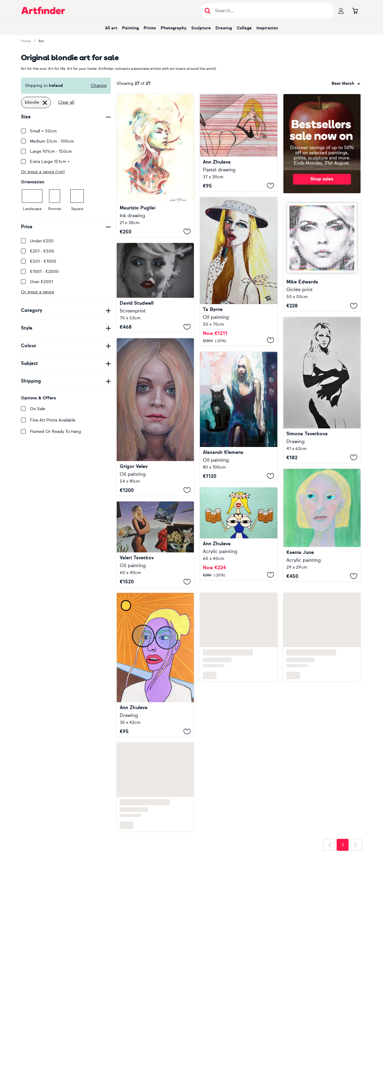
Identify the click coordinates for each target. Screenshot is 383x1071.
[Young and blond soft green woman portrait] (322, 525)
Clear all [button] (66, 102)
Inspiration (267, 28)
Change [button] (99, 85)
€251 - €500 (42, 251)
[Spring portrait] (155, 665)
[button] (346, 83)
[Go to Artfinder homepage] (43, 10)
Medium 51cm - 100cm (52, 141)
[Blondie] (155, 287)
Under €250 (42, 241)
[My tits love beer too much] (238, 533)
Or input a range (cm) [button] (43, 171)
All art (111, 28)
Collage (244, 28)
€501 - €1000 (43, 261)
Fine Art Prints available (52, 420)
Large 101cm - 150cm (51, 151)
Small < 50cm (43, 131)
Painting (130, 28)
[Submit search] (207, 10)
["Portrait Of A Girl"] (155, 417)
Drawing (223, 28)
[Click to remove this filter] (45, 102)
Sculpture (201, 28)
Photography (173, 28)
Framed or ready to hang (55, 431)
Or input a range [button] (37, 291)
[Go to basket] (355, 10)
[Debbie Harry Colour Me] (322, 255)
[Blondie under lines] (238, 142)
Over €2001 (41, 281)
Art (41, 41)
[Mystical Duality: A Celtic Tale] (238, 416)
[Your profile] (341, 10)
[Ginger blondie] (155, 165)
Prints (150, 28)
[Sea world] (155, 544)
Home (26, 41)
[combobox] (346, 83)
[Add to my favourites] (187, 231)
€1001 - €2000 (44, 271)
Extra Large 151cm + (50, 161)
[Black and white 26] (322, 390)
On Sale (37, 408)
